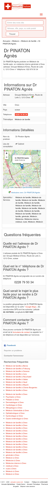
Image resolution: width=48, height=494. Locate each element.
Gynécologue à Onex (14, 416)
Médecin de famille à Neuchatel (18, 377)
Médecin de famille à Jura (16, 374)
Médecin (15, 41)
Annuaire (6, 41)
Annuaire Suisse (17, 6)
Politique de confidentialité (40, 482)
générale (25, 216)
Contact (26, 482)
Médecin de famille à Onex (16, 390)
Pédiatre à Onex (12, 400)
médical (18, 222)
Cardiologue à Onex (14, 405)
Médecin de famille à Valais (17, 379)
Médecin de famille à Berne (17, 366)
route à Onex (11, 469)
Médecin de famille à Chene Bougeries (21, 387)
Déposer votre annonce (27, 486)
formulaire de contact (21, 332)
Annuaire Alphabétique (8, 484)
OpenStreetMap (27, 187)
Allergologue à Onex (14, 408)
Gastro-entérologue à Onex (17, 419)
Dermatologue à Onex (15, 402)
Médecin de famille (28, 41)
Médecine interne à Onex (16, 463)
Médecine (19, 219)
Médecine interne (31, 219)
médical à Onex (12, 466)
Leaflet (12, 187)
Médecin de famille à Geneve (17, 371)
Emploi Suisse (21, 484)
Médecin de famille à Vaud (16, 382)
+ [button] (6, 153)
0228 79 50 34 (21, 114)
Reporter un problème (13, 350)
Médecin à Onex (12, 458)
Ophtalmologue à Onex (15, 413)
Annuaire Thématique (33, 484)
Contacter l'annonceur (13, 356)
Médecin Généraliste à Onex (17, 410)
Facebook (11, 345)
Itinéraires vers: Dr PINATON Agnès (25, 192)
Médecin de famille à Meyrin (17, 385)
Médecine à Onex (13, 460)
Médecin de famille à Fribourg (18, 369)
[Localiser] (32, 97)
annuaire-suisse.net (16, 482)
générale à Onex (12, 455)
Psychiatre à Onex (13, 397)
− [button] (6, 157)
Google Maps (30, 307)
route (25, 222)
